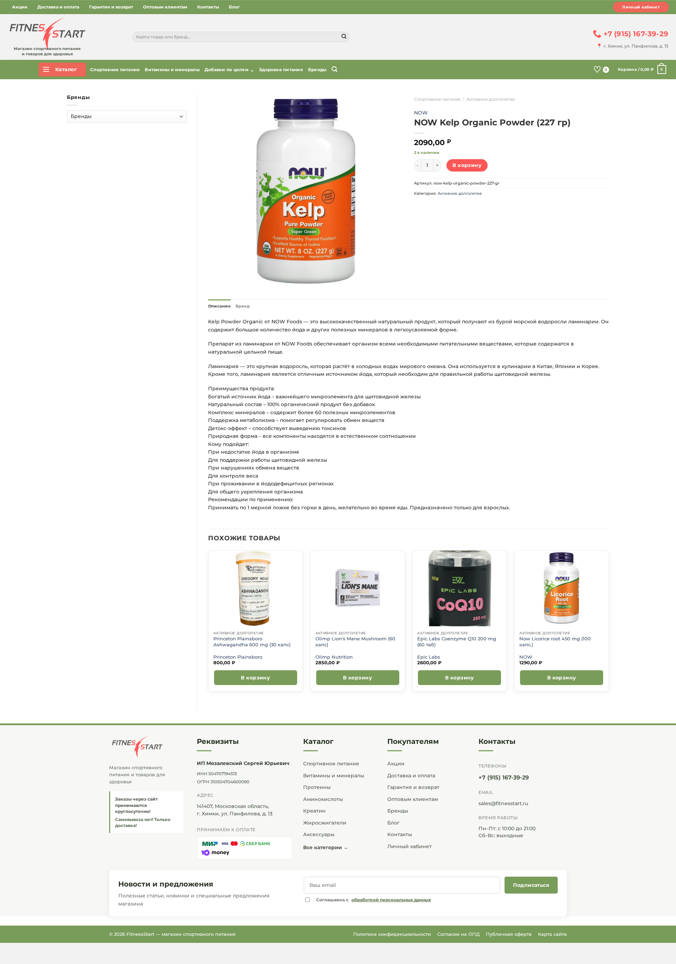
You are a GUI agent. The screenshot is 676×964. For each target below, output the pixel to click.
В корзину (467, 165)
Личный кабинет (641, 7)
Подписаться (531, 885)
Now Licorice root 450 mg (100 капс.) (555, 641)
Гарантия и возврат (111, 7)
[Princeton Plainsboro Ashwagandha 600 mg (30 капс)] (255, 588)
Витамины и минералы (172, 69)
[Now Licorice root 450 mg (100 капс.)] (562, 588)
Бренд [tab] (243, 306)
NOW (421, 113)
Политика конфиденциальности (392, 934)
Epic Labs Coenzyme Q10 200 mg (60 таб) (456, 641)
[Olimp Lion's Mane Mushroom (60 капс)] (357, 588)
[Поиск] (334, 69)
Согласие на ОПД (458, 934)
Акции (19, 7)
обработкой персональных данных (391, 899)
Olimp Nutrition (334, 657)
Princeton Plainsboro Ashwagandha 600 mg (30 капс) (251, 641)
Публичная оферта (509, 934)
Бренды (317, 69)
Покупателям (413, 741)
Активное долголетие (491, 99)
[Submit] (344, 37)
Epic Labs (428, 657)
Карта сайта (552, 934)
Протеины (317, 787)
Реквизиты (218, 741)
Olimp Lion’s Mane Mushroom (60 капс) (355, 641)
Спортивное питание (115, 69)
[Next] (608, 623)
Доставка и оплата (58, 7)
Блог (234, 7)
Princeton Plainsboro (237, 657)
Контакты (208, 7)
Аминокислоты (323, 799)
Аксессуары (318, 834)
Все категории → (325, 847)
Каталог (318, 741)
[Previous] (208, 623)
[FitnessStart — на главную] (146, 747)
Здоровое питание (281, 69)
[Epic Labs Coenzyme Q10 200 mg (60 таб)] (459, 588)
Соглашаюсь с (373, 899)
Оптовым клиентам (165, 7)
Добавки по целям (229, 70)
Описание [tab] (219, 306)
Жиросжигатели (324, 823)
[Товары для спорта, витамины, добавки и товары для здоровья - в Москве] (46, 34)
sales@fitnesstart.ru (503, 803)
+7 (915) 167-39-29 (503, 777)
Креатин (314, 811)
